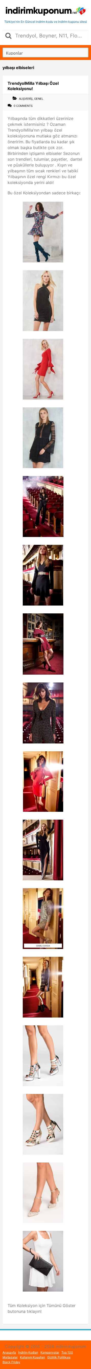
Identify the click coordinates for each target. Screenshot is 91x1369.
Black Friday (11, 1362)
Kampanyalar (49, 1352)
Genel (38, 98)
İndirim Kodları (28, 1352)
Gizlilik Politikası (59, 1357)
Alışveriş (26, 98)
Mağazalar (10, 1357)
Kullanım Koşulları (32, 1357)
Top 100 (67, 1352)
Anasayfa (9, 1352)
